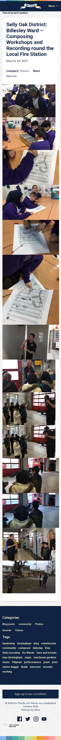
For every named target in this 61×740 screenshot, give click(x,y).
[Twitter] (27, 720)
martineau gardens (45, 657)
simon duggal (10, 667)
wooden (48, 667)
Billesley (11, 76)
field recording (11, 652)
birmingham (24, 643)
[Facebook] (19, 720)
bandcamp (8, 643)
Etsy (47, 648)
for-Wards (28, 652)
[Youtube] (44, 720)
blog (36, 643)
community (25, 624)
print (54, 662)
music (6, 662)
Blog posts (8, 624)
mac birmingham (12, 657)
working (7, 671)
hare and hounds (47, 652)
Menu (51, 6)
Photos (24, 71)
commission (48, 643)
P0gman (17, 662)
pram (46, 662)
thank (24, 667)
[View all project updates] (30, 16)
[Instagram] (36, 720)
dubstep (38, 648)
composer (24, 648)
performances (32, 662)
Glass (37, 710)
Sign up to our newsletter (30, 694)
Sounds (6, 630)
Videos (19, 630)
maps (28, 657)
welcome (35, 667)
